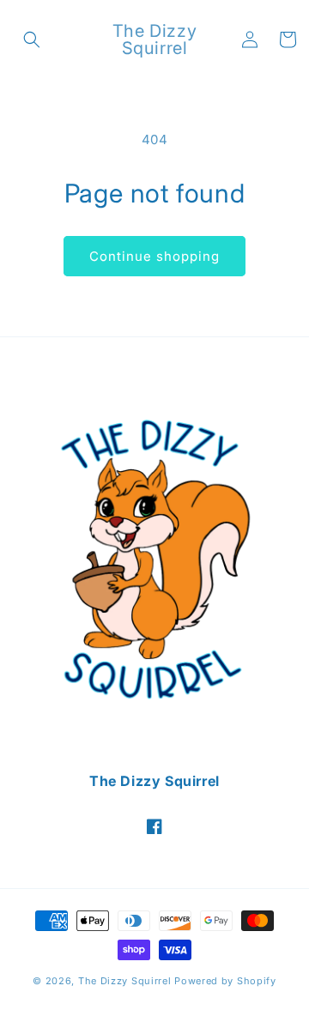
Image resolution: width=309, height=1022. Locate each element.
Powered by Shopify (225, 981)
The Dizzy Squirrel (125, 981)
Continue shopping (154, 256)
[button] (32, 39)
